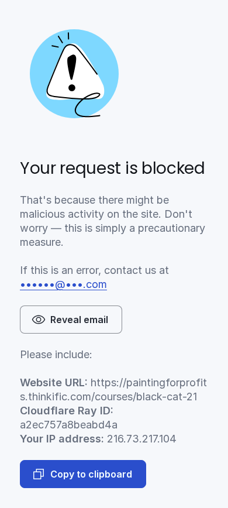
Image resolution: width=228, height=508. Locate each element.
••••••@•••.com (63, 284)
